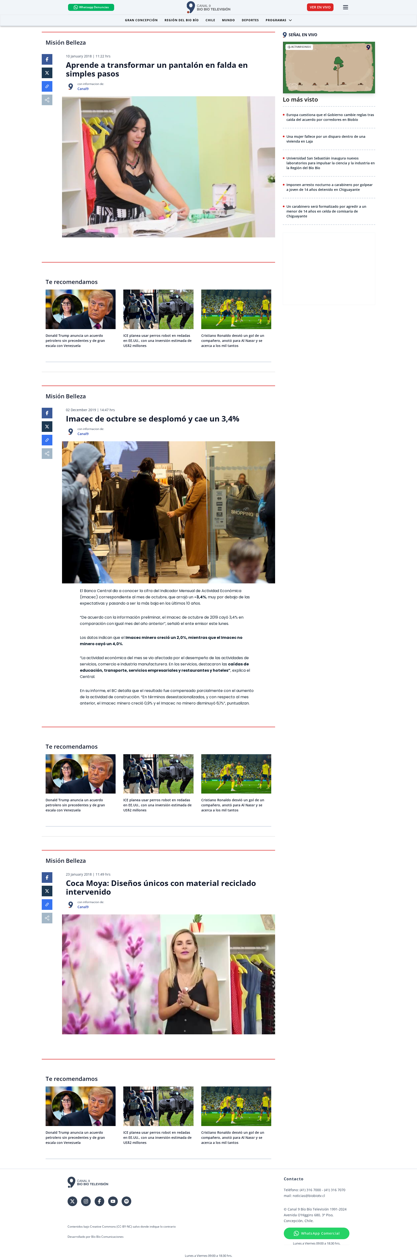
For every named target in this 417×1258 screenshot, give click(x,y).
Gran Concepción (141, 20)
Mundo (228, 20)
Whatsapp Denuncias (94, 7)
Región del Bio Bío (182, 20)
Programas (276, 20)
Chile (210, 20)
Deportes (250, 20)
